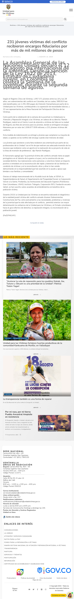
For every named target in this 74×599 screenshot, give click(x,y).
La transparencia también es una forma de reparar (27, 399)
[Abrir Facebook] (38, 589)
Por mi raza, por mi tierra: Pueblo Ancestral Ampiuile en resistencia (18, 414)
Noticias (13, 25)
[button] (12, 1)
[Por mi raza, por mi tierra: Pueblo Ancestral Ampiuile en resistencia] (54, 423)
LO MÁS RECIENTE (16, 237)
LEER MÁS (35, 294)
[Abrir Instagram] (46, 589)
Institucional (13, 276)
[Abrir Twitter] (34, 589)
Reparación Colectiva (20, 338)
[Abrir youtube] (30, 589)
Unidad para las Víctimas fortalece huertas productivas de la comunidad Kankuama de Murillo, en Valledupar (32, 344)
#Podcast (43, 429)
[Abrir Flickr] (42, 589)
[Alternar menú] (71, 10)
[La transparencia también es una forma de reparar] (37, 376)
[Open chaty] (70, 595)
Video (30, 276)
